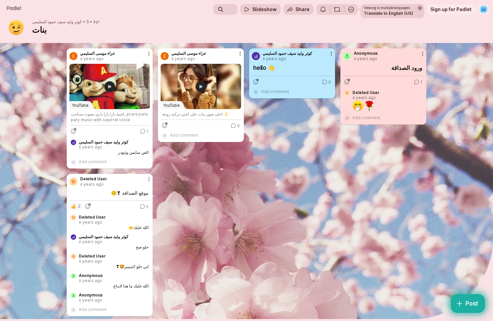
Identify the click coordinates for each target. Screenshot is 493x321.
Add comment (93, 161)
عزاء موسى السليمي (97, 53)
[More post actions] (149, 53)
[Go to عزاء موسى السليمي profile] (73, 56)
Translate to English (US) (388, 13)
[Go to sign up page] (483, 9)
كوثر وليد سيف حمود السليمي (57, 21)
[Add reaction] (73, 131)
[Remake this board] (337, 9)
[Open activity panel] (323, 9)
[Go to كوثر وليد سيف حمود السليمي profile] (256, 56)
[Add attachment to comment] (73, 162)
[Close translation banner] (420, 8)
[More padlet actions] (351, 9)
